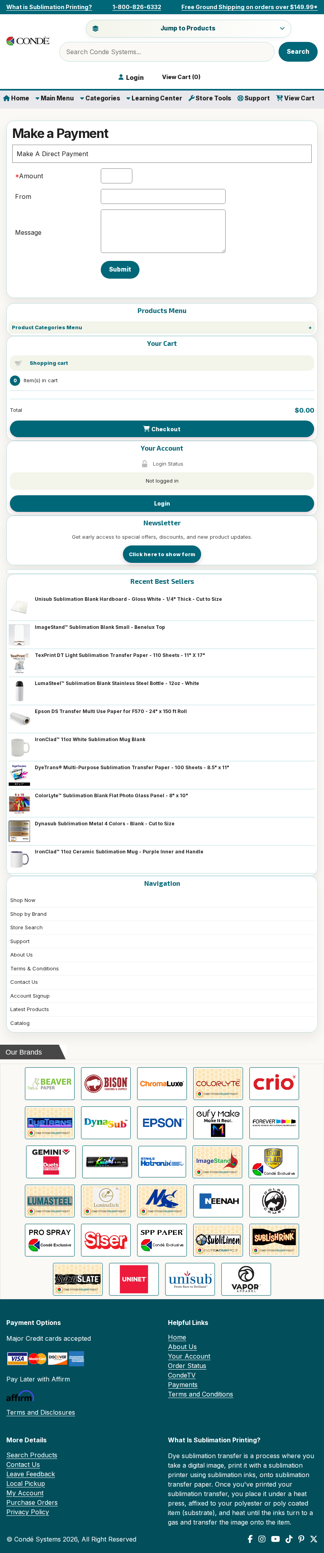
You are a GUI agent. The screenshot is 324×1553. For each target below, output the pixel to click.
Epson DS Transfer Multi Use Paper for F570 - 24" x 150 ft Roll (111, 711)
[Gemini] (51, 1162)
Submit (120, 269)
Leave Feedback (30, 1474)
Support (256, 98)
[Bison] (106, 1083)
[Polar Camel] (274, 1201)
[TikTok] (289, 1539)
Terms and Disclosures (40, 1412)
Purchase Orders (32, 1502)
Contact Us (24, 982)
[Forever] (274, 1123)
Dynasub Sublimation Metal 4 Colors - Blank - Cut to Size (105, 824)
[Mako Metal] (162, 1201)
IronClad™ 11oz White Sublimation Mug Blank (90, 739)
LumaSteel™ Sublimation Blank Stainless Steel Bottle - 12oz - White (117, 683)
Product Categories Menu (47, 327)
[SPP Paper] (162, 1240)
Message (28, 232)
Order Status (187, 1366)
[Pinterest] (301, 1539)
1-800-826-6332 (137, 7)
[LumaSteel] (49, 1201)
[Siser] (106, 1240)
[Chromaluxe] (162, 1083)
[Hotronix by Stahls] (162, 1161)
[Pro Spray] (49, 1240)
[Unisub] (190, 1279)
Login (162, 503)
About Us (21, 954)
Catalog (20, 1023)
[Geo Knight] (107, 1162)
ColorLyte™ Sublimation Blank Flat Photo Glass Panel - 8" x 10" (111, 795)
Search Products (31, 1455)
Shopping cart (49, 363)
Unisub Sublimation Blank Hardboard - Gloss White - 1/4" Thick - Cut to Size (128, 599)
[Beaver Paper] (49, 1083)
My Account (24, 1493)
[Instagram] (262, 1539)
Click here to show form (162, 554)
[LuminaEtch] (106, 1201)
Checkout (165, 429)
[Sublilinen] (218, 1240)
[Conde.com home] (28, 40)
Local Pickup (25, 1483)
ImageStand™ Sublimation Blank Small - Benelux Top (100, 627)
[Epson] (162, 1123)
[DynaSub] (106, 1123)
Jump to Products (187, 28)
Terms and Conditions (200, 1394)
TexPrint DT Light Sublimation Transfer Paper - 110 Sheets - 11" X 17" (120, 655)
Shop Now (23, 900)
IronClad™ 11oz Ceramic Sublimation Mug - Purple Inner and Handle (119, 852)
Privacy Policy (27, 1512)
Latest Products (29, 1009)
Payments (183, 1385)
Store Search (26, 927)
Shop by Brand (28, 914)
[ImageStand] (217, 1162)
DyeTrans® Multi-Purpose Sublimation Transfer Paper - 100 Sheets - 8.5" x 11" (132, 767)
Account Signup (30, 996)
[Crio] (274, 1083)
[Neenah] (218, 1201)
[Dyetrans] (49, 1123)
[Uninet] (134, 1279)
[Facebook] (250, 1539)
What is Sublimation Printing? (49, 7)
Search (298, 51)
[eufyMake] (218, 1123)
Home (19, 98)
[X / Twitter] (314, 1539)
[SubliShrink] (274, 1240)
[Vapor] (246, 1279)
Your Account (189, 1356)
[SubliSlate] (78, 1279)
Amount (31, 176)
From (23, 196)
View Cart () (180, 77)
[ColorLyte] (218, 1083)
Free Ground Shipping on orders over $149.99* (249, 7)
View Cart (299, 98)
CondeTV (182, 1375)
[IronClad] (273, 1162)
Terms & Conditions (34, 968)
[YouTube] (275, 1539)
